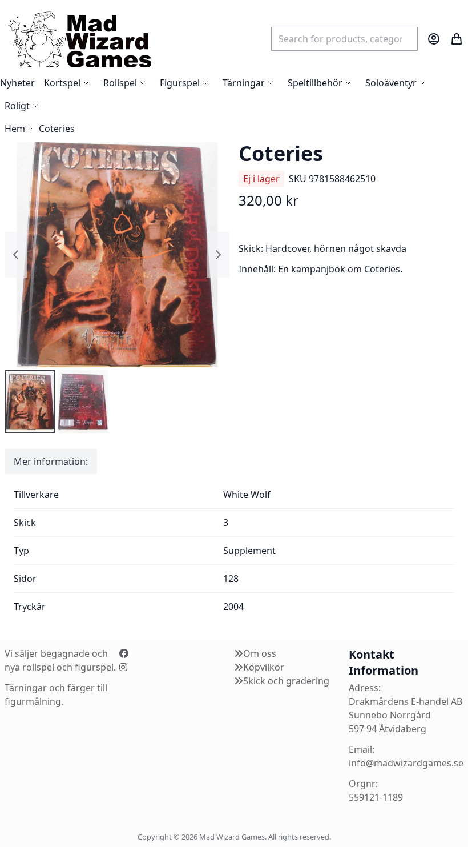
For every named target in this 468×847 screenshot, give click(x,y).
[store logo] (79, 38)
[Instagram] (123, 667)
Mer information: (51, 461)
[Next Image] (218, 255)
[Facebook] (123, 653)
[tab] (51, 461)
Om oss (259, 653)
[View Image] (30, 401)
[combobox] (344, 39)
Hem (15, 128)
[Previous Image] (16, 255)
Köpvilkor (263, 667)
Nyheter (17, 83)
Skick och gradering (286, 681)
